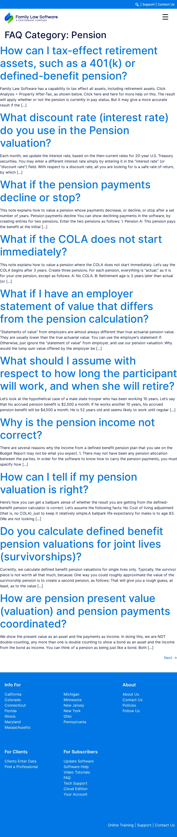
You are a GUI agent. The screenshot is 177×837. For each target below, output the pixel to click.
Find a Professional (21, 766)
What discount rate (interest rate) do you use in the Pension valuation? (84, 130)
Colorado (13, 699)
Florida (11, 710)
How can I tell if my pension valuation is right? (68, 483)
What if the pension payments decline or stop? (75, 191)
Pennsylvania (75, 721)
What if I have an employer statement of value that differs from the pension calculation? (76, 306)
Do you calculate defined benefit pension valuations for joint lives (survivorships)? (81, 544)
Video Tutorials (77, 772)
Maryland (13, 721)
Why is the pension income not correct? (77, 428)
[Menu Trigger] (165, 16)
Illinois (10, 716)
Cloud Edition (75, 788)
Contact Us (166, 4)
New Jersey (74, 705)
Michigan (71, 694)
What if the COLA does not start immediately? (81, 245)
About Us (131, 694)
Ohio (68, 716)
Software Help (76, 766)
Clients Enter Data (20, 761)
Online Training (121, 825)
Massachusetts (17, 727)
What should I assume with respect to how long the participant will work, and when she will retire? (88, 373)
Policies (129, 705)
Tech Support (75, 783)
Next (170, 657)
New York (72, 710)
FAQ (67, 777)
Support (148, 4)
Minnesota (73, 699)
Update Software (79, 761)
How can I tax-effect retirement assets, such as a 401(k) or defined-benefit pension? (79, 63)
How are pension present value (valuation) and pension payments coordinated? (85, 611)
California (13, 694)
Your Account (75, 794)
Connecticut (15, 705)
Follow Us (131, 710)
